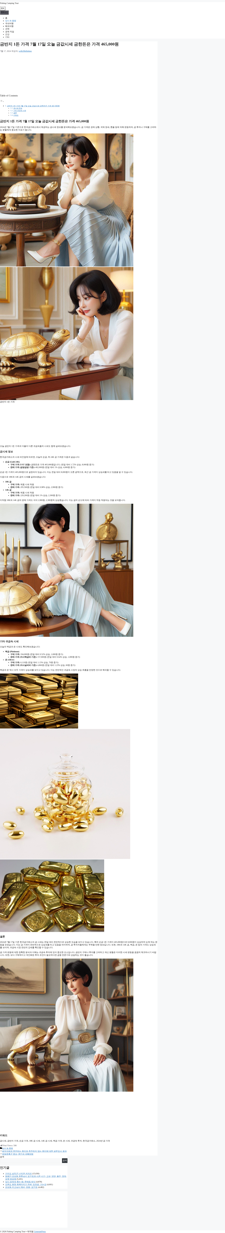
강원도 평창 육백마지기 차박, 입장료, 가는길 (25, 1184)
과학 (7, 29)
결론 (15, 113)
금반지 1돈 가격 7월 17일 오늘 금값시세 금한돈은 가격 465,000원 (33, 106)
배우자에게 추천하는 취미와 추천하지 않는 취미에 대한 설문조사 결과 (34, 1151)
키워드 (15, 115)
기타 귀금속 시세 (19, 111)
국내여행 (9, 23)
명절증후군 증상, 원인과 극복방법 (17, 1154)
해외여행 (9, 26)
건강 (7, 34)
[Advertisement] (78, 73)
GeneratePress (40, 1231)
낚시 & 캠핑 (10, 21)
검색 (2, 1157)
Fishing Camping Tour (9, 3)
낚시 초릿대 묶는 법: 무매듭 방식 (20, 1182)
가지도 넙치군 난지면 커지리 (18, 1173)
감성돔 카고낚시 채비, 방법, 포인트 (21, 1187)
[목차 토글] (2, 101)
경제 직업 (9, 32)
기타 (7, 37)
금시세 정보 (17, 108)
